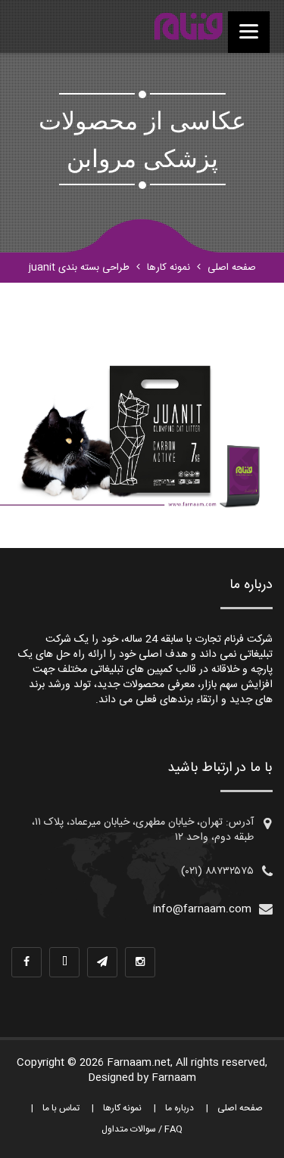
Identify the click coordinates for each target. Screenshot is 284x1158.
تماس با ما (61, 1108)
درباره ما (179, 1108)
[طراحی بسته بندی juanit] (188, 26)
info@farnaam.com (202, 909)
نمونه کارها (168, 267)
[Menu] (249, 32)
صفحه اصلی (232, 267)
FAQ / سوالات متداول (142, 1129)
